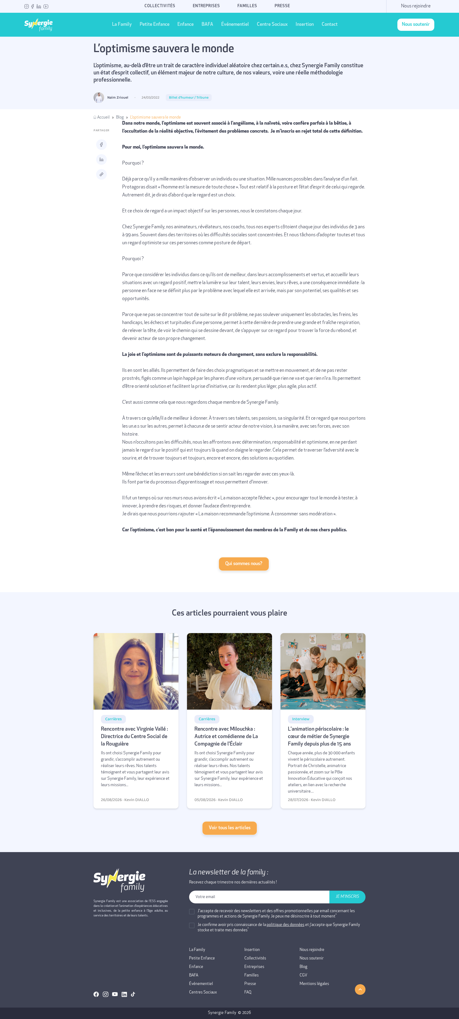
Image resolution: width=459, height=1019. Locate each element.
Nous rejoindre (416, 6)
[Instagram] (26, 6)
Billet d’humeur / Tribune (189, 97)
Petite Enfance (154, 24)
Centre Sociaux (272, 24)
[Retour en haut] (360, 989)
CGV (303, 976)
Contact (330, 24)
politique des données (285, 925)
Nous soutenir (312, 959)
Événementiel (235, 24)
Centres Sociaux (203, 993)
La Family (122, 24)
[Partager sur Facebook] (101, 144)
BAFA (207, 24)
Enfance (185, 24)
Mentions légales (314, 984)
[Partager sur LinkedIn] (101, 159)
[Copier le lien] (101, 174)
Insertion (305, 24)
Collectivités (159, 6)
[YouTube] (46, 7)
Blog (120, 118)
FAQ (247, 993)
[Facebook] (32, 6)
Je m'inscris (347, 897)
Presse (282, 6)
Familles (247, 6)
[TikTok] (133, 994)
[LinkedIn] (39, 6)
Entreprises (206, 6)
